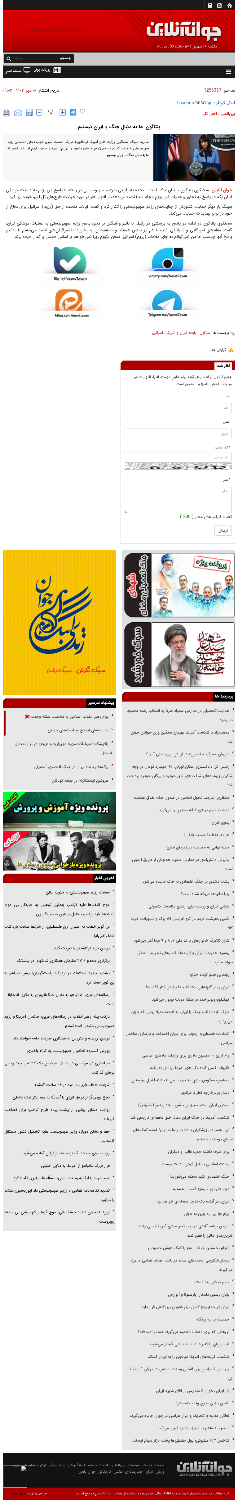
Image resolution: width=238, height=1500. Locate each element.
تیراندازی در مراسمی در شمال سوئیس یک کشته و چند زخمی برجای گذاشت (59, 1068)
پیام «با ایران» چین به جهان (206, 1214)
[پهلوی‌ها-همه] (59, 850)
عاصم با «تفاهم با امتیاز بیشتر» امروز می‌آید (193, 1428)
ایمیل (226, 422)
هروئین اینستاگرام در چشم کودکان (80, 780)
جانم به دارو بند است (212, 1282)
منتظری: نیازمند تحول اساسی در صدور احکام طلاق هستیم (181, 797)
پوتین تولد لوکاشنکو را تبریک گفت (81, 948)
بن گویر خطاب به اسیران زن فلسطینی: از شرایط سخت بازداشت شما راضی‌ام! (59, 931)
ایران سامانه (17, 1493)
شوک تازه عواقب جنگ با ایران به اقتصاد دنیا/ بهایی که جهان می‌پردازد (182, 1017)
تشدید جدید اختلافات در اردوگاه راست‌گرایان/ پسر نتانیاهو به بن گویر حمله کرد (59, 978)
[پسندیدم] (82, 111)
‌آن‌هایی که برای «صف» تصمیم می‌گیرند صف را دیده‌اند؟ (182, 1332)
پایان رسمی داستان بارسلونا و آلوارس (198, 1294)
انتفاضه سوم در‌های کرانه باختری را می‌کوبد (194, 810)
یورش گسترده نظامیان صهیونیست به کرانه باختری (68, 1051)
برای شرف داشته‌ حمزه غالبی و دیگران (198, 1151)
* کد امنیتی (222, 447)
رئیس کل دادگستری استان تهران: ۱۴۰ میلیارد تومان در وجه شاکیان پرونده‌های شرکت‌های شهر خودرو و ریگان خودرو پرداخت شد (180, 776)
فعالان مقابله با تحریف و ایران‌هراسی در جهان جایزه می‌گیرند (179, 1415)
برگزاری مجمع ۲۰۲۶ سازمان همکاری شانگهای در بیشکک (63, 960)
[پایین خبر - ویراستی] (167, 267)
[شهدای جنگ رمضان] (178, 585)
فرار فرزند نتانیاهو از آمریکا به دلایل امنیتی (75, 1165)
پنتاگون (205, 333)
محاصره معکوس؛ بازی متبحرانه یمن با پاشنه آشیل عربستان (180, 1080)
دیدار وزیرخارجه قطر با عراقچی (204, 1092)
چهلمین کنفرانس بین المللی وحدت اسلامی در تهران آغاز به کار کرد (180, 1374)
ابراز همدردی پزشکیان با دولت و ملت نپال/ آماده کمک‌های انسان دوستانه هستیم (183, 1135)
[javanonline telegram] (73, 112)
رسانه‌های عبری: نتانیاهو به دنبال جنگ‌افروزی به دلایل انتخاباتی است (59, 999)
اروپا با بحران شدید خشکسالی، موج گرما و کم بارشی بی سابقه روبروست (59, 1217)
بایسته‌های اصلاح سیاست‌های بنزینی (77, 730)
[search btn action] (8, 58)
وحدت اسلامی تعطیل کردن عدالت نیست (195, 1164)
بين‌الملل (228, 113)
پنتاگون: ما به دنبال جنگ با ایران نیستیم (119, 127)
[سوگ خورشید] (178, 654)
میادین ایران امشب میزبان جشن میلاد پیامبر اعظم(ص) (183, 1105)
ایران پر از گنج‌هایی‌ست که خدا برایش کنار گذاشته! (187, 987)
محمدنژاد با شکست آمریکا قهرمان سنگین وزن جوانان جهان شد (182, 737)
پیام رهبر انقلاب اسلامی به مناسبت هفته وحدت (68, 716)
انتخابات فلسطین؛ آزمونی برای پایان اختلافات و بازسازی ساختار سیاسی (179, 1038)
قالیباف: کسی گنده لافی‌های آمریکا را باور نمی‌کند (189, 1068)
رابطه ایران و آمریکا (181, 333)
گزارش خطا (217, 350)
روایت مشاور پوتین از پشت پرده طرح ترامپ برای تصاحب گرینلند (59, 1114)
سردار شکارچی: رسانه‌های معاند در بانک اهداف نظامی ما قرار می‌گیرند (182, 1265)
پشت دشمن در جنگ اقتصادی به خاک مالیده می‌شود (186, 881)
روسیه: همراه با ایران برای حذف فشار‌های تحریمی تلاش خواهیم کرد (185, 958)
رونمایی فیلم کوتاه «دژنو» (208, 974)
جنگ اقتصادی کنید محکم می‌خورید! (199, 1176)
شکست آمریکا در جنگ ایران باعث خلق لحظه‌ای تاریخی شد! (179, 1117)
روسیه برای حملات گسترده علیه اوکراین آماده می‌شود (66, 1153)
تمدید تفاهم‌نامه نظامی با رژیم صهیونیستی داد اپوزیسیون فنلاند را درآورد (59, 1195)
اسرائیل (157, 333)
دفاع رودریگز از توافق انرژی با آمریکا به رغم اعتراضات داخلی (61, 1097)
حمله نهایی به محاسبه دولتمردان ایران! (197, 847)
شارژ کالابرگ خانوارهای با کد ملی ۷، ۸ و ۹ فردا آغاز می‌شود (181, 940)
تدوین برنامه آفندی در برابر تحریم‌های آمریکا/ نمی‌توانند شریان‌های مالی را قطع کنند (185, 1231)
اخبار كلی (209, 113)
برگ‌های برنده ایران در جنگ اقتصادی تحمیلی (70, 767)
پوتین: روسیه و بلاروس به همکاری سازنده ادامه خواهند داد (61, 1038)
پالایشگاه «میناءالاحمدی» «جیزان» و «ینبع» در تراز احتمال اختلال (63, 749)
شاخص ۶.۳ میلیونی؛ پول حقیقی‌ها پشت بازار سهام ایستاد (181, 1440)
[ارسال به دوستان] (18, 112)
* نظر (226, 480)
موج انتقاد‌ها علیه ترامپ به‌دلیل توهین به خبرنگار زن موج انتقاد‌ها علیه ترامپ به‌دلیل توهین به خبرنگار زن (59, 909)
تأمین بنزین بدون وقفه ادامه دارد (202, 1403)
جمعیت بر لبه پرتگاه (212, 1319)
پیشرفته (18, 58)
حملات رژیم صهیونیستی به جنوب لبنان (78, 892)
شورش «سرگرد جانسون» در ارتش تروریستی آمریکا (187, 754)
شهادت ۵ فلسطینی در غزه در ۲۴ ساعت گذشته (72, 1085)
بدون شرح (220, 822)
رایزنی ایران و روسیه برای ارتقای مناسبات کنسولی (188, 906)
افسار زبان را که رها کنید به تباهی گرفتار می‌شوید (189, 1344)
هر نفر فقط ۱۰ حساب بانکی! (206, 835)
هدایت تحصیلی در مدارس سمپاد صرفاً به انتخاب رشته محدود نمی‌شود (180, 715)
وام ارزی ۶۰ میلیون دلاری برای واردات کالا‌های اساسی (185, 1055)
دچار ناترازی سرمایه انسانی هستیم (200, 1189)
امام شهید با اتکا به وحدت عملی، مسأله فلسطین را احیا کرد (61, 1178)
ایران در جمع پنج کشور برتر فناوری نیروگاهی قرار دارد (185, 1307)
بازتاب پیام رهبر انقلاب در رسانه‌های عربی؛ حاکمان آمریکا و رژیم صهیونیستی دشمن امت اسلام (59, 1021)
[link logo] (168, 27)
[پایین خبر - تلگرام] (167, 306)
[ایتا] (70, 307)
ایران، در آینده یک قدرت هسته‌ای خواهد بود (192, 1201)
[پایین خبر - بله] (70, 268)
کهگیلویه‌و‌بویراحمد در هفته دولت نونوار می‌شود (190, 999)
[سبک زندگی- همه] (59, 622)
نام (228, 396)
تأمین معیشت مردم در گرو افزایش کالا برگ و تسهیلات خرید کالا (181, 923)
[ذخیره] (29, 112)
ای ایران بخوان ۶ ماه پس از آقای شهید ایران (192, 1391)
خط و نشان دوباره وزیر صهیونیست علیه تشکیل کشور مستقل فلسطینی (59, 1136)
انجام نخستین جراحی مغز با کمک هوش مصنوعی (188, 1248)
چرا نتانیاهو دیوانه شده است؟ (205, 894)
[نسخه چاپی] (7, 112)
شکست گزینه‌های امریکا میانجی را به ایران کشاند (188, 1356)
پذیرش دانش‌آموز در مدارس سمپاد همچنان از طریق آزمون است (182, 864)
